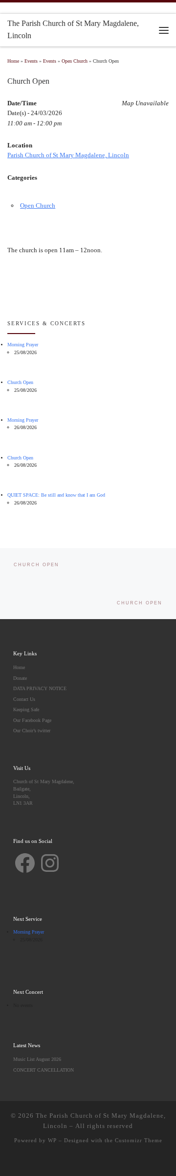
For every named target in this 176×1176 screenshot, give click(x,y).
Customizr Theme (138, 1140)
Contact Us (24, 699)
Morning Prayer (22, 344)
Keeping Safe (26, 709)
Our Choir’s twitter (31, 730)
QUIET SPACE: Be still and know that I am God (56, 495)
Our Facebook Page (32, 720)
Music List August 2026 (37, 1059)
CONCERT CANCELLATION (43, 1070)
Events (31, 61)
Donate (20, 678)
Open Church (75, 61)
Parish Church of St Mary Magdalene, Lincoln (68, 155)
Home (13, 61)
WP (52, 1140)
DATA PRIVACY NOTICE (39, 688)
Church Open (20, 382)
